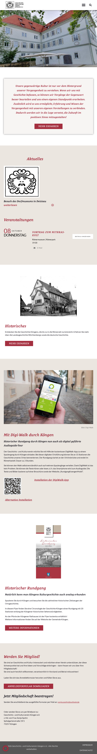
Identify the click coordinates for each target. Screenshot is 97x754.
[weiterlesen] (52, 205)
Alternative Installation (18, 499)
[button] (84, 5)
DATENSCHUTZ (86, 750)
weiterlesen (10, 205)
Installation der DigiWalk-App (51, 479)
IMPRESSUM (87, 745)
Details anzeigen (83, 236)
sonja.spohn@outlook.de (68, 702)
